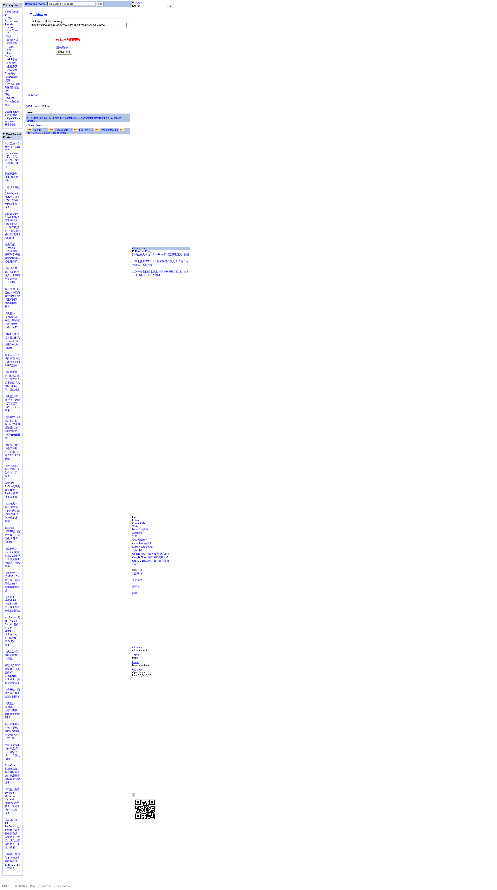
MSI (51, 117)
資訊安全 (137, 580)
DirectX (30, 120)
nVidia (34, 117)
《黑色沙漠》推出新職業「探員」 (12, 655)
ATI (28, 117)
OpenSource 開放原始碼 (12, 111)
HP (62, 117)
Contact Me (138, 523)
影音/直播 (11, 39)
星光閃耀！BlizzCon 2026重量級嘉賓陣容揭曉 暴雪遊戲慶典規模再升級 (13, 253)
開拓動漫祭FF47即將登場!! (11, 177)
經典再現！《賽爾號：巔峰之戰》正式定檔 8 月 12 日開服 (12, 535)
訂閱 (134, 536)
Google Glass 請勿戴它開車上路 (150, 557)
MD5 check (33, 106)
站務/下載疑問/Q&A (143, 546)
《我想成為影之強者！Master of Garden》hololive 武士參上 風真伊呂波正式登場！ (12, 801)
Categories (12, 5)
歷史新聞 (10, 124)
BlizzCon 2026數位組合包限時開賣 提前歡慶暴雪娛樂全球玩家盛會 (13, 774)
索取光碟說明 (139, 539)
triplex (106, 117)
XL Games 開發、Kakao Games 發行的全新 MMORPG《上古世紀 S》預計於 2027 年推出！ (12, 631)
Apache (55, 132)
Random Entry (142, 251)
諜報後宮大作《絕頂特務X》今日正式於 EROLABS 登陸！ (12, 451)
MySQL (36, 132)
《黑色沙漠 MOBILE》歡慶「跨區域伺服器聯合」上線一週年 (12, 320)
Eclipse (46, 132)
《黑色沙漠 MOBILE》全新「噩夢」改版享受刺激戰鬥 (12, 710)
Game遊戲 (11, 63)
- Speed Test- (34, 125)
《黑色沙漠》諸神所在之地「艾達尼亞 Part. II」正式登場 (12, 403)
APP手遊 (11, 59)
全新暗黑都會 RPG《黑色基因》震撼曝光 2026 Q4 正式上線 (12, 731)
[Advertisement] (145, 72)
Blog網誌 (10, 73)
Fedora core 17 (63, 129)
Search (138, 2)
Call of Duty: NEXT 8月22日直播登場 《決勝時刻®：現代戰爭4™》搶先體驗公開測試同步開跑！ (12, 225)
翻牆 (134, 592)
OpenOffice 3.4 (109, 129)
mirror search (139, 248)
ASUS (76, 117)
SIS (46, 117)
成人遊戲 (11, 70)
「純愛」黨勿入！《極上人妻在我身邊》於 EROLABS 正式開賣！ (12, 861)
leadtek (68, 117)
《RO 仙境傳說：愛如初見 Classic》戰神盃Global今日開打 (12, 341)
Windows (10, 121)
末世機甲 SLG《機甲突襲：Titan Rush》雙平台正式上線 (12, 489)
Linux (63, 132)
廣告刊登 (137, 550)
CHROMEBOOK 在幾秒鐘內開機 (150, 560)
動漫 (8, 36)
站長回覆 (137, 532)
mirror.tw (137, 647)
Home (135, 520)
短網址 (136, 586)
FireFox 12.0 (86, 129)
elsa (57, 117)
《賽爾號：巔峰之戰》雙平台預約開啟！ (12, 693)
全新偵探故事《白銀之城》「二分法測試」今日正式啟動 (12, 751)
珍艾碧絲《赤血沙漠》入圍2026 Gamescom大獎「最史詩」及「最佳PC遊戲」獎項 (12, 155)
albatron (98, 117)
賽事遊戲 (11, 43)
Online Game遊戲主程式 (12, 101)
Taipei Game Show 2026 (11, 30)
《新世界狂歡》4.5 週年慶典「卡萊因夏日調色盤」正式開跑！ (12, 275)
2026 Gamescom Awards (11, 21)
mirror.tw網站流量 (142, 543)
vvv (134, 564)
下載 (7, 94)
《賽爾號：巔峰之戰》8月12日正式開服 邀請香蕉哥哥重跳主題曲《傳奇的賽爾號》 (12, 428)
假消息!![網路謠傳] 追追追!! (12, 87)
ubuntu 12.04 (40, 129)
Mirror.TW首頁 (140, 529)
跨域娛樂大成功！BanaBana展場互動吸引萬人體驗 (160, 254)
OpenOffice (12, 118)
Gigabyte (116, 117)
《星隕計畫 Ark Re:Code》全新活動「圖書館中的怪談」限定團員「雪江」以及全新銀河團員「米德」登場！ (12, 834)
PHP (29, 132)
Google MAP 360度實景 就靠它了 (151, 553)
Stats (135, 526)
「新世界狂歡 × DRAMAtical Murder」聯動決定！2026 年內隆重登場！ (12, 197)
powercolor (87, 117)
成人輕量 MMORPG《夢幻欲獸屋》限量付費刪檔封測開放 (12, 604)
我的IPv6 (137, 573)
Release (33, 95)
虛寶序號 (11, 66)
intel (41, 117)
